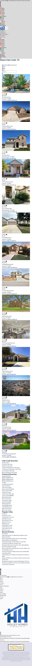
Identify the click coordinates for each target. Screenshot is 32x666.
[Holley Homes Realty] (16, 630)
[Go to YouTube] (0, 4)
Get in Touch (2, 36)
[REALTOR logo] (0, 633)
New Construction (3, 34)
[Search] (2, 73)
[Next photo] (28, 87)
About (1, 578)
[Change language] (1, 7)
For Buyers (2, 31)
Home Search (2, 33)
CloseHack (9, 636)
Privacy (1, 589)
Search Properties (4, 586)
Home (1, 579)
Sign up (1, 25)
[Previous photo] (4, 87)
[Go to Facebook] (0, 1)
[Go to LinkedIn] (0, 5)
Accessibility (3, 594)
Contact (2, 583)
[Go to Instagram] (0, 3)
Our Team (2, 35)
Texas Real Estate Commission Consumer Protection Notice (14, 641)
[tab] (16, 66)
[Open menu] (0, 58)
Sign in (4, 25)
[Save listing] (6, 94)
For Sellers (2, 30)
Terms (1, 590)
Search (1, 584)
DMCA (1, 592)
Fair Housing (3, 595)
